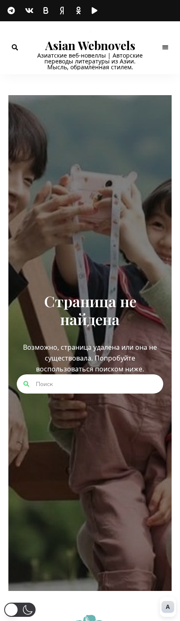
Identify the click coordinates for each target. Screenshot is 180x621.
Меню (165, 47)
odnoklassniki (79, 10)
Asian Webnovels (90, 45)
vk (29, 10)
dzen (62, 10)
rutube (96, 10)
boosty (46, 10)
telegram (12, 10)
